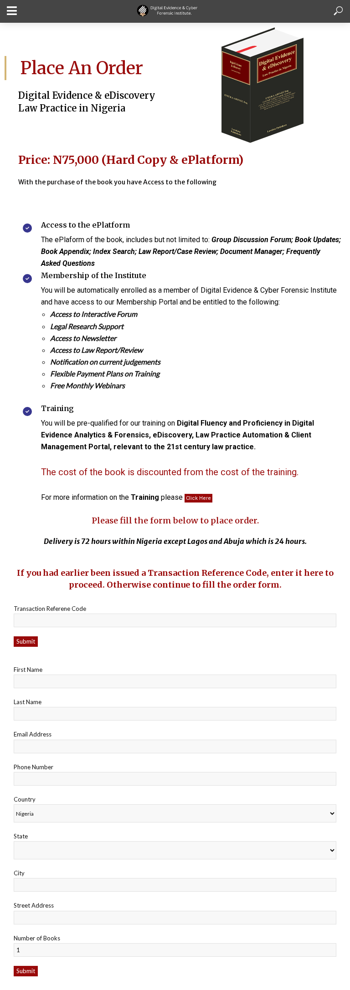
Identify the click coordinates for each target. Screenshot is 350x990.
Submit (25, 641)
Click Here (198, 498)
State (21, 836)
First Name (28, 669)
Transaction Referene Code (50, 608)
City (19, 873)
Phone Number (33, 767)
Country (25, 799)
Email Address (32, 734)
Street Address (34, 905)
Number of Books (37, 938)
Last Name (27, 702)
